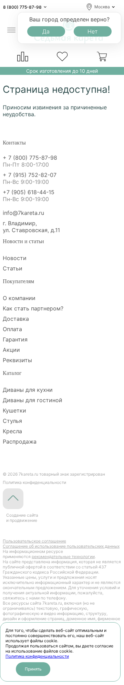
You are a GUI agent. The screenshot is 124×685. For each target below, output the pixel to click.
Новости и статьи (23, 241)
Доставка (16, 318)
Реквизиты (17, 360)
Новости (15, 258)
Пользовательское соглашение (34, 541)
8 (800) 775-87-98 (22, 7)
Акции (11, 349)
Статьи (12, 268)
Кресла (12, 431)
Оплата (12, 329)
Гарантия (15, 339)
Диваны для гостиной (32, 400)
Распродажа (20, 441)
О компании (19, 298)
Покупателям (18, 281)
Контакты (14, 143)
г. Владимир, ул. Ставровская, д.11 (31, 227)
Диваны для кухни (28, 389)
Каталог (12, 373)
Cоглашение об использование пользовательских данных (61, 546)
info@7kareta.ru (23, 212)
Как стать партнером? (33, 308)
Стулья (12, 420)
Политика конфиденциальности (37, 656)
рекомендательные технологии (63, 556)
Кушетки (14, 410)
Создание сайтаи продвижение (22, 518)
